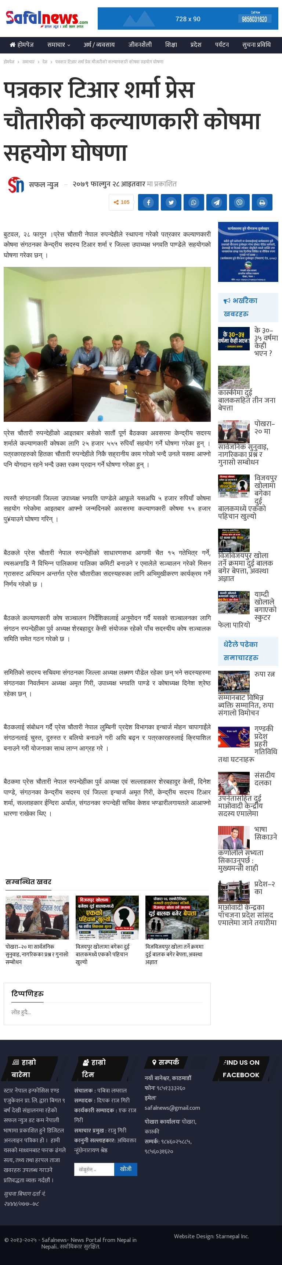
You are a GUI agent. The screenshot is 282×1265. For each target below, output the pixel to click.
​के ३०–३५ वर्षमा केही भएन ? (266, 342)
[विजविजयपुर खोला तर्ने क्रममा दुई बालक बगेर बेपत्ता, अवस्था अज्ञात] (177, 918)
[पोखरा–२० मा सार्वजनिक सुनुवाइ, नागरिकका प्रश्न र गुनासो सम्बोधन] (37, 918)
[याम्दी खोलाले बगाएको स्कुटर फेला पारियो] (234, 602)
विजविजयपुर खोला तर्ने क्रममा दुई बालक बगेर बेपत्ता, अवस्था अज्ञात (245, 567)
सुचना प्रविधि (256, 45)
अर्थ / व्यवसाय (99, 45)
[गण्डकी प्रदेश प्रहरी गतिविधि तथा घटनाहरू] (234, 737)
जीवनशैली (140, 45)
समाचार (56, 45)
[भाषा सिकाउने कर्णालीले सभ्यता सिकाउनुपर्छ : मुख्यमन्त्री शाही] (234, 837)
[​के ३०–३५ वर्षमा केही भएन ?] (234, 338)
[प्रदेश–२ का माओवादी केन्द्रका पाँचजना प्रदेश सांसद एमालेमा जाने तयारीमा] (234, 892)
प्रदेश (196, 45)
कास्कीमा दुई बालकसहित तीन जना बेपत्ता (246, 400)
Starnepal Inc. (232, 1237)
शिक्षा (171, 45)
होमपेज (26, 45)
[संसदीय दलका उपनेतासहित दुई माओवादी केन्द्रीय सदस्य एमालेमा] (234, 783)
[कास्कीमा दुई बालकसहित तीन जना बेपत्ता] (234, 377)
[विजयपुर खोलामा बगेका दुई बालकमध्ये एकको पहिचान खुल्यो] (107, 918)
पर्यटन (222, 45)
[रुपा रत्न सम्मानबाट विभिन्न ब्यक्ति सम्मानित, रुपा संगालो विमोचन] (234, 682)
